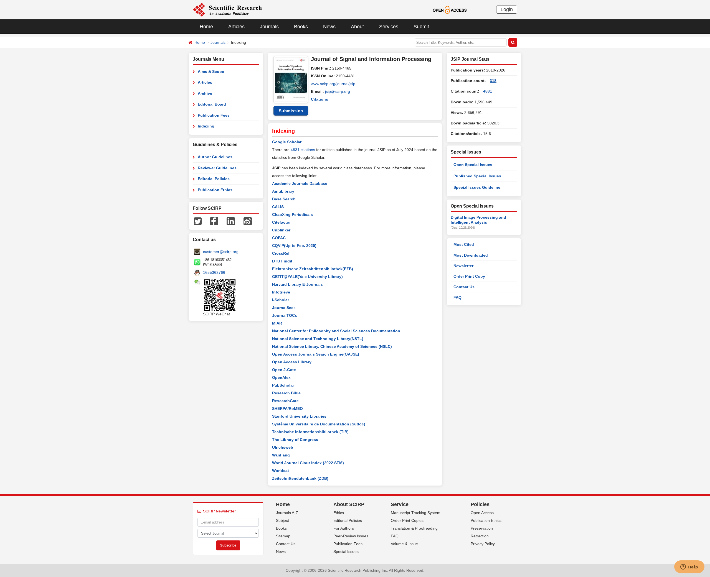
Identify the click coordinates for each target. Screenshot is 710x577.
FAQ (457, 297)
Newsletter (463, 266)
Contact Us (464, 287)
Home (206, 26)
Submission (291, 110)
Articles (236, 26)
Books (301, 26)
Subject (282, 520)
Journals (269, 26)
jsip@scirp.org (337, 91)
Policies (480, 504)
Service (400, 504)
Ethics (338, 512)
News (329, 26)
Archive (205, 93)
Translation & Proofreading (414, 528)
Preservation (482, 528)
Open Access (482, 512)
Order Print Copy (469, 276)
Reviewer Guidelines (217, 168)
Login (507, 9)
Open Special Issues (472, 164)
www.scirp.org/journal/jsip (333, 83)
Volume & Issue (404, 544)
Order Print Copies (407, 520)
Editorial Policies (214, 179)
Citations (319, 99)
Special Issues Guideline (476, 187)
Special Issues (346, 551)
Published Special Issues (477, 176)
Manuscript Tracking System (415, 512)
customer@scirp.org (221, 251)
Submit (421, 26)
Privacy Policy (483, 544)
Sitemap (283, 536)
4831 (487, 91)
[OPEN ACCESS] (449, 9)
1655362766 (214, 272)
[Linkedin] (231, 221)
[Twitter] (198, 221)
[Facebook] (214, 221)
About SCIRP (348, 504)
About (357, 26)
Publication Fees (214, 115)
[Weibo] (248, 221)
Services (388, 26)
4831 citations (303, 149)
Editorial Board (212, 104)
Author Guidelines (215, 157)
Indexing (206, 126)
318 (493, 80)
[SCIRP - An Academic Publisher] (227, 9)
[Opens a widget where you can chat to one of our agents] (689, 567)
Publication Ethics (215, 190)
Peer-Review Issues (350, 536)
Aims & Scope (211, 71)
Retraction (480, 536)
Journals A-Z (287, 512)
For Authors (343, 528)
